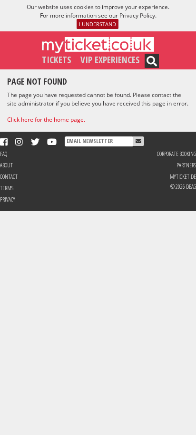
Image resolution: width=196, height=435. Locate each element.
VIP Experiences (110, 59)
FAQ (3, 154)
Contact (9, 177)
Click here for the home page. (46, 120)
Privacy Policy (137, 15)
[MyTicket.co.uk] (98, 44)
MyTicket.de (183, 177)
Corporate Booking (176, 154)
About (6, 165)
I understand (97, 24)
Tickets (56, 59)
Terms (6, 188)
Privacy (7, 199)
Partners (186, 165)
